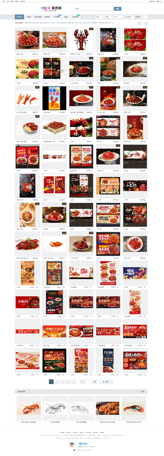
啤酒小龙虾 (46, 345)
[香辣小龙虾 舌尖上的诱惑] (107, 408)
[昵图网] (51, 9)
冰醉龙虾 (126, 83)
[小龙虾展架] (135, 302)
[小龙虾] (135, 40)
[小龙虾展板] (81, 273)
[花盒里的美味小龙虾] (54, 127)
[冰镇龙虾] (54, 215)
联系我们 (88, 432)
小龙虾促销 (19, 345)
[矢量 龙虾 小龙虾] (81, 40)
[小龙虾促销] (27, 331)
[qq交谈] (83, 443)
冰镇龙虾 (46, 229)
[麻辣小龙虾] (27, 40)
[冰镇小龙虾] (108, 40)
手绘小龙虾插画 (55, 422)
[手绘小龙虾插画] (55, 408)
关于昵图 (62, 432)
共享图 (29, 17)
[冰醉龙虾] (135, 69)
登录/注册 (152, 1)
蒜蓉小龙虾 (127, 141)
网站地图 (102, 432)
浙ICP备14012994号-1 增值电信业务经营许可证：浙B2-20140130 (71, 438)
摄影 (12, 1)
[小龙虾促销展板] (81, 331)
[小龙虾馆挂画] (108, 331)
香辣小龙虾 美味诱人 (22, 258)
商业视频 (75, 16)
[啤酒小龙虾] (54, 331)
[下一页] (106, 381)
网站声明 (75, 432)
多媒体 (17, 1)
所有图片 (19, 17)
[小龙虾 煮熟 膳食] (27, 98)
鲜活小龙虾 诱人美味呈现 (28, 422)
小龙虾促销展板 (74, 345)
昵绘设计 (23, 1)
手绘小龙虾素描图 (81, 422)
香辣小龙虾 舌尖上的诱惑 (107, 422)
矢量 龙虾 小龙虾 (75, 54)
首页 (4, 1)
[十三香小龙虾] (81, 69)
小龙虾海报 (46, 112)
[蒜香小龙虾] (54, 40)
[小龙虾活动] (54, 273)
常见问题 (95, 432)
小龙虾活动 (46, 287)
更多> (143, 391)
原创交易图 (38, 17)
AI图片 (66, 17)
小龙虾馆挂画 (101, 345)
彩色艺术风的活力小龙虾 (133, 422)
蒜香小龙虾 (46, 54)
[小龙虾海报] (54, 98)
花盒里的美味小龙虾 (49, 141)
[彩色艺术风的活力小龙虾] (133, 408)
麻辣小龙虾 (19, 54)
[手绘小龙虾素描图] (81, 408)
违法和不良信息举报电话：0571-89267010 (98, 438)
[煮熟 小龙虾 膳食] (27, 127)
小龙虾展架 (127, 316)
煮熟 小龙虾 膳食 (21, 141)
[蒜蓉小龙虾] (135, 127)
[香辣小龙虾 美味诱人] (27, 244)
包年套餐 (57, 17)
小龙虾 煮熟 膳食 (21, 112)
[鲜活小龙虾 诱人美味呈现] (29, 408)
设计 (8, 1)
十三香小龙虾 (74, 83)
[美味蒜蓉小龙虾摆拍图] (81, 98)
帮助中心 (159, 1)
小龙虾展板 (73, 287)
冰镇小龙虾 (100, 54)
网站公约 (68, 432)
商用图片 (47, 17)
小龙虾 (126, 54)
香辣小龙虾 (73, 170)
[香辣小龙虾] (81, 156)
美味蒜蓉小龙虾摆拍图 (76, 112)
